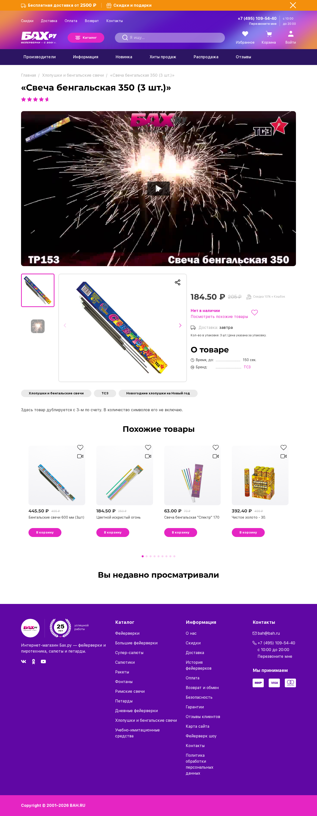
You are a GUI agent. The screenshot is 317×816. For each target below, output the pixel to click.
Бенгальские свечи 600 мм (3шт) (56, 517)
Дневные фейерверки (136, 710)
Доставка (49, 21)
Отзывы (243, 57)
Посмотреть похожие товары (219, 316)
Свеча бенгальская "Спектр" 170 (191, 517)
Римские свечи (130, 691)
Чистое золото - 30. (249, 517)
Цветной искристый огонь (118, 517)
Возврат (92, 21)
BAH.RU (77, 805)
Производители (40, 57)
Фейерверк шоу (201, 736)
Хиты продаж (163, 57)
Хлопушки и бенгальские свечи (56, 393)
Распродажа (206, 57)
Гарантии (195, 707)
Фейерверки (127, 633)
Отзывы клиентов (203, 716)
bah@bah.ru (269, 633)
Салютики (125, 662)
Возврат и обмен (202, 687)
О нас (191, 633)
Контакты (114, 21)
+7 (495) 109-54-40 (257, 18)
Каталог (90, 37)
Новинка (124, 57)
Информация (85, 57)
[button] (66, 327)
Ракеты (122, 672)
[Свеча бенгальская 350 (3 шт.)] (122, 327)
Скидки (27, 21)
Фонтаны (123, 681)
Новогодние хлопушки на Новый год (158, 393)
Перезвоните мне (263, 24)
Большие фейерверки (136, 643)
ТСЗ (105, 393)
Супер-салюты (129, 652)
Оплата (71, 21)
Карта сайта (197, 726)
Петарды (123, 701)
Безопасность (199, 697)
